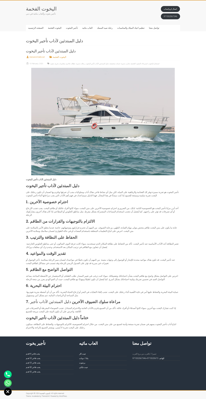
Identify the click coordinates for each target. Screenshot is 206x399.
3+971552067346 (145, 358)
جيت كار (82, 354)
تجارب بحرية (125, 64)
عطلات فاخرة (70, 64)
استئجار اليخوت (153, 64)
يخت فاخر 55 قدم (33, 363)
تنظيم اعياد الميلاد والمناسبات (130, 28)
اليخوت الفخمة (41, 8)
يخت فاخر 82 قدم (33, 372)
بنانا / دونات (83, 358)
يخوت (52, 64)
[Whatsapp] (8, 383)
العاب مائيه (87, 28)
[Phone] (8, 374)
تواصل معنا (154, 28)
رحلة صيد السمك (105, 28)
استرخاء (145, 64)
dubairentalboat (37, 57)
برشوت (82, 363)
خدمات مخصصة (115, 64)
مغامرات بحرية (60, 64)
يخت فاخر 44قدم (33, 354)
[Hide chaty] (8, 392)
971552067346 (170, 16)
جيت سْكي (83, 367)
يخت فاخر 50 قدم (33, 358)
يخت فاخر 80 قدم (33, 367)
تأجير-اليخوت (72, 28)
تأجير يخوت (36, 343)
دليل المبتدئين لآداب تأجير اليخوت (51, 51)
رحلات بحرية (80, 64)
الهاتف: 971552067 (155, 358)
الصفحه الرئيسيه (35, 28)
